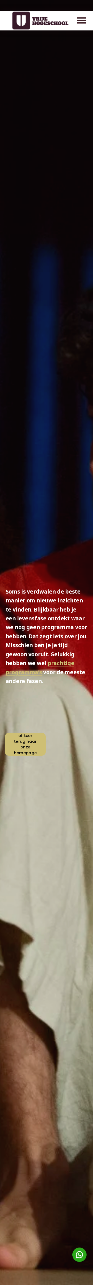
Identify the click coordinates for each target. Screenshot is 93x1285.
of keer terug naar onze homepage (25, 744)
